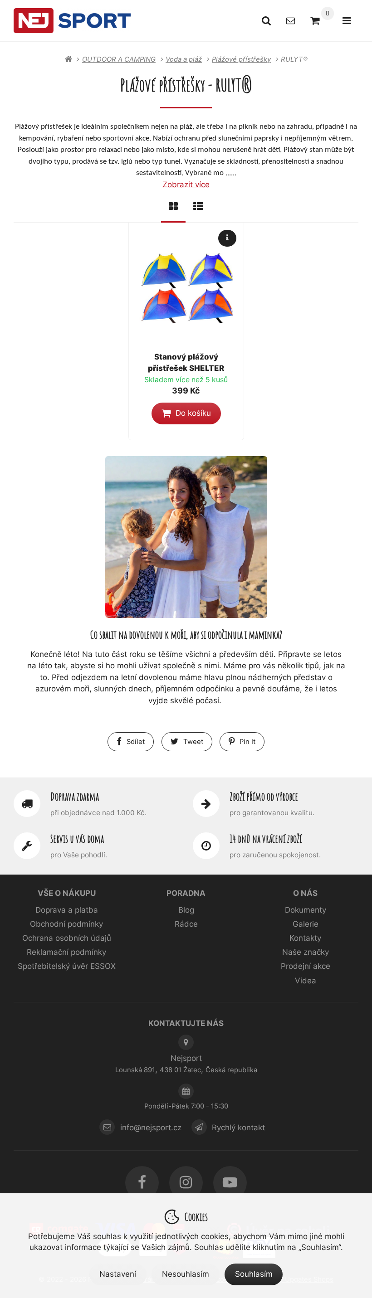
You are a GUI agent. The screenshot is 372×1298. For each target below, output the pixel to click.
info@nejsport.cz (150, 1127)
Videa (305, 980)
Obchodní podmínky (66, 924)
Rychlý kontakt (238, 1127)
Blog (186, 909)
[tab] (173, 206)
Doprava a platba (66, 909)
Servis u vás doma (77, 839)
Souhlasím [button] (254, 1274)
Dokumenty (305, 909)
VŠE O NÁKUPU (67, 893)
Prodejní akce (305, 966)
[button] (186, 413)
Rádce (186, 924)
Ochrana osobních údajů (66, 938)
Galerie (305, 924)
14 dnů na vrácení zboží (266, 839)
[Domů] (72, 20)
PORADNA (186, 893)
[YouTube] (230, 1183)
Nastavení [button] (117, 1274)
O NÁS (305, 893)
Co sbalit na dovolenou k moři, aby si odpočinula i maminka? (186, 634)
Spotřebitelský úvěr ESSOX (67, 966)
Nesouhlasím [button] (185, 1274)
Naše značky (305, 952)
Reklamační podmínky (66, 952)
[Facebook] (142, 1183)
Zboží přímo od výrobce (264, 796)
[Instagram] (186, 1183)
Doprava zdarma (74, 796)
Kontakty (305, 938)
